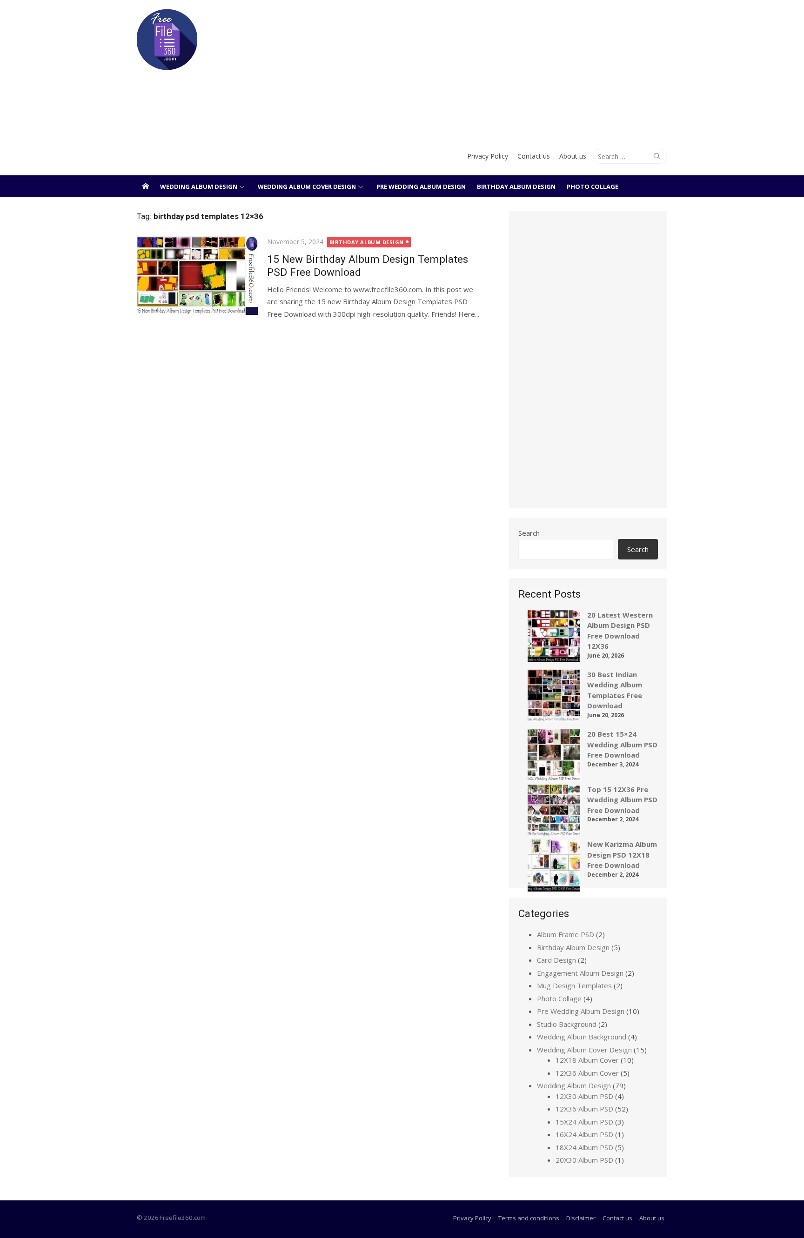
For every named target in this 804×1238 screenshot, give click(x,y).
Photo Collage (592, 186)
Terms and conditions (528, 1218)
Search (529, 533)
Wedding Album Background (581, 1036)
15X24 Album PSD (584, 1121)
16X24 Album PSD (584, 1134)
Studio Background (566, 1024)
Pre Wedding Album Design (421, 186)
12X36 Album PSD (584, 1108)
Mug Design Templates (574, 985)
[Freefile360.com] (145, 186)
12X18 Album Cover (587, 1060)
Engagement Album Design (580, 973)
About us (572, 156)
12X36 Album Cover (587, 1073)
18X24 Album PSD (584, 1147)
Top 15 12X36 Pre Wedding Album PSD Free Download (622, 800)
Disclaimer (581, 1218)
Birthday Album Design (516, 186)
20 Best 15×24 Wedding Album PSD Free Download (622, 744)
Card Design (556, 960)
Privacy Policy (487, 156)
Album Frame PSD (565, 934)
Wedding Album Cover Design (307, 186)
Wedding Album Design (198, 186)
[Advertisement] (492, 70)
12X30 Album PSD (584, 1096)
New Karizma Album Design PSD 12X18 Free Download (622, 854)
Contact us (533, 156)
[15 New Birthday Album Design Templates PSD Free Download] (197, 275)
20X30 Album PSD (584, 1160)
